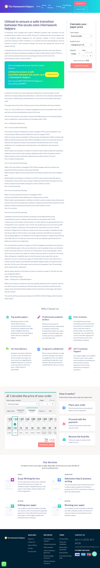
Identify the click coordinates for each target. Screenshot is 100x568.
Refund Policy (63, 553)
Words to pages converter (49, 557)
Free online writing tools (65, 557)
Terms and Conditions (62, 543)
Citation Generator (50, 544)
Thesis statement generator (49, 552)
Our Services (50, 6)
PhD (50, 411)
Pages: (42, 400)
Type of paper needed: (13, 400)
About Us (43, 6)
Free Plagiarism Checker (49, 540)
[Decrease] (84, 56)
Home (38, 6)
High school (10, 411)
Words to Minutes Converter (49, 562)
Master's (42, 411)
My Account (80, 9)
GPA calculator (48, 547)
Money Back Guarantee (63, 548)
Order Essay (52, 74)
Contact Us (31, 542)
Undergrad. (20, 411)
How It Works (32, 545)
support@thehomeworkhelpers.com (85, 547)
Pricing (58, 6)
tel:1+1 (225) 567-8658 (85, 541)
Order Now (80, 3)
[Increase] (90, 56)
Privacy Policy (63, 539)
